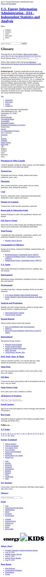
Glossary (5, 493)
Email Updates (6, 142)
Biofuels (8, 471)
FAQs (3, 502)
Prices (7, 527)
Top (2, 96)
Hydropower (9, 469)
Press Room (6, 564)
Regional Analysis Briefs (13, 344)
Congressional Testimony (13, 570)
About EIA (9, 100)
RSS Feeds (4, 144)
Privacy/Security (6, 117)
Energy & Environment (13, 452)
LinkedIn (4, 140)
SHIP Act (8, 329)
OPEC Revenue (10, 350)
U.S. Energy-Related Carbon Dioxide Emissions (21, 295)
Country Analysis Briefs (13, 346)
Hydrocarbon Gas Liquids (14, 455)
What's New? (7, 546)
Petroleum (8, 454)
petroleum (30, 64)
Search (24, 43)
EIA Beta (5, 377)
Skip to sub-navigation (8, 4)
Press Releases (10, 568)
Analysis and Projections (11, 303)
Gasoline (8, 519)
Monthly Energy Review (13, 241)
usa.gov (3, 129)
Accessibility (5, 121)
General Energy (10, 521)
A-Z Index (5, 429)
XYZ (39, 56)
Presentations (9, 572)
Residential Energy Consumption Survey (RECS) (22, 255)
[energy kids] (23, 542)
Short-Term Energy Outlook (14, 313)
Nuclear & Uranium (10, 202)
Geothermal (9, 477)
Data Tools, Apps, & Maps (12, 356)
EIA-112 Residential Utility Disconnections (19, 327)
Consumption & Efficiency (12, 245)
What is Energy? (10, 444)
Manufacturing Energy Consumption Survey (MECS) (23, 260)
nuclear (24, 64)
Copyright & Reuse (7, 119)
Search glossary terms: (8, 58)
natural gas (18, 64)
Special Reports (7, 319)
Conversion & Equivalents (14, 508)
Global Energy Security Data (15, 352)
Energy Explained (9, 440)
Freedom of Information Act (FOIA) (13, 125)
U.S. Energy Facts (11, 448)
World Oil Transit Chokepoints (15, 348)
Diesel (7, 512)
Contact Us (9, 106)
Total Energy (6, 231)
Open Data (9, 102)
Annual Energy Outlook (13, 315)
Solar (7, 479)
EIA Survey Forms (9, 220)
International (6, 275)
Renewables (9, 529)
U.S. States (5, 264)
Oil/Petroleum (10, 510)
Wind (7, 475)
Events (7, 574)
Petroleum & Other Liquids (13, 161)
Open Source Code (9, 387)
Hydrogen (8, 467)
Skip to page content (30, 54)
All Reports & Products (11, 396)
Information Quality (7, 123)
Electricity (5, 181)
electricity (10, 64)
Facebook (4, 135)
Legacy (7, 104)
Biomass (8, 473)
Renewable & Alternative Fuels (14, 210)
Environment (7, 285)
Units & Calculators (12, 446)
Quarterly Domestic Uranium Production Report (21, 550)
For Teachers (6, 483)
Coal (3, 192)
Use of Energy (10, 450)
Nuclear (7, 463)
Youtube (4, 139)
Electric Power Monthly (13, 558)
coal (5, 64)
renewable (37, 64)
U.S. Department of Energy (10, 131)
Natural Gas (6, 171)
